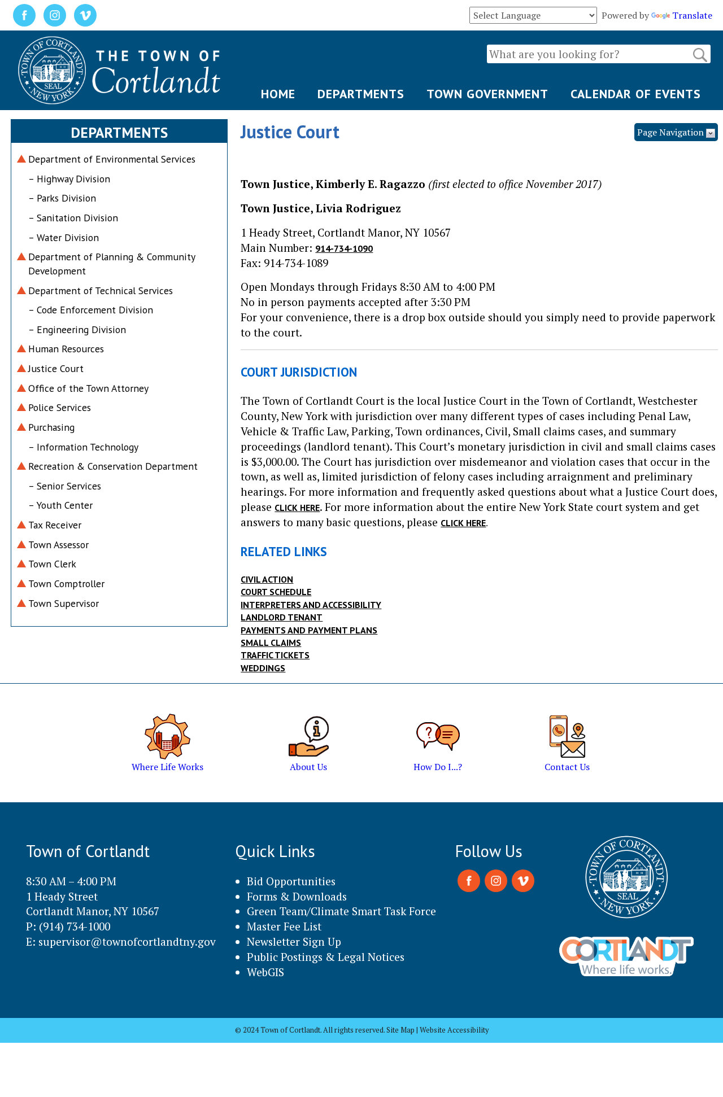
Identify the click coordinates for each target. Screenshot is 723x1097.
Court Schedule (276, 591)
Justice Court (56, 368)
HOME (278, 94)
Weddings (263, 668)
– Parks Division (62, 197)
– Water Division (63, 237)
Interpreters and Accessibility (311, 604)
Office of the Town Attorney (88, 388)
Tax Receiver (54, 524)
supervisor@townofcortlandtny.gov (127, 941)
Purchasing (51, 427)
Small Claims (271, 642)
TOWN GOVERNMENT (487, 94)
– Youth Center (60, 505)
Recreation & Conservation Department (113, 466)
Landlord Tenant (282, 617)
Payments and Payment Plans (309, 630)
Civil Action (267, 579)
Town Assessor (58, 544)
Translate (692, 15)
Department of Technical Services (100, 290)
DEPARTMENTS (360, 94)
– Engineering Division (77, 329)
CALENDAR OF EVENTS (635, 94)
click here (297, 507)
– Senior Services (64, 485)
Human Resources (66, 348)
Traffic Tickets (275, 655)
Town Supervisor (63, 603)
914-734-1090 (344, 248)
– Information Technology (83, 446)
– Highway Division (69, 178)
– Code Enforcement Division (90, 309)
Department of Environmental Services (111, 158)
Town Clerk (52, 563)
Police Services (59, 407)
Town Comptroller (66, 583)
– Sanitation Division (73, 217)
